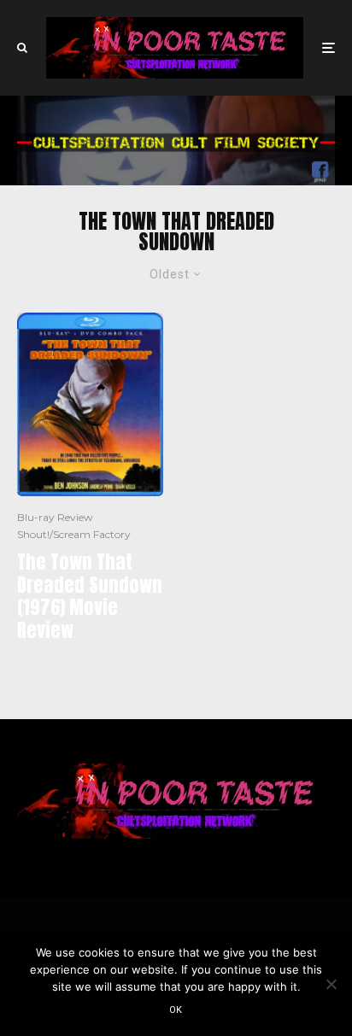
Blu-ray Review (55, 517)
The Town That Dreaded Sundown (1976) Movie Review (89, 596)
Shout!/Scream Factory (74, 534)
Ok (176, 1010)
